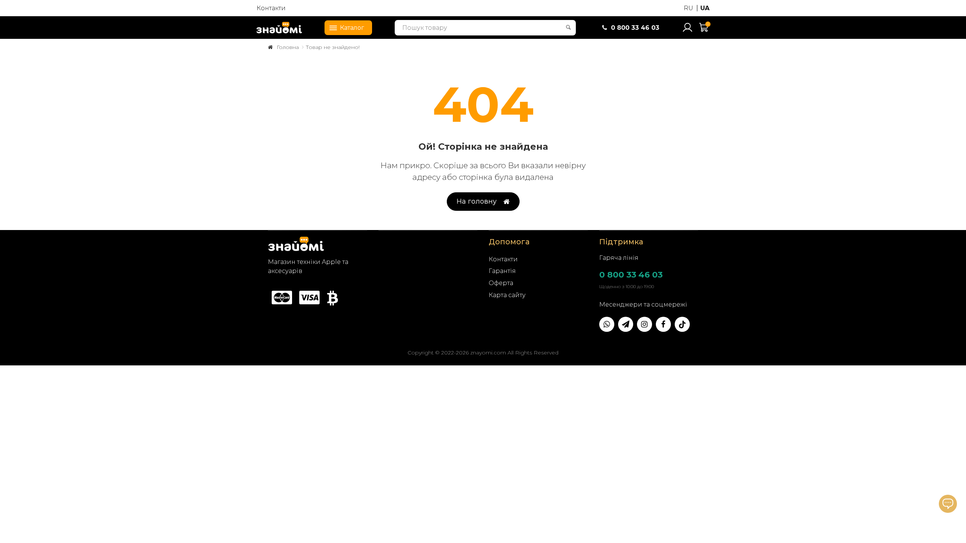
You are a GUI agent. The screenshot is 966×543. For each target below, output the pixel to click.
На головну (477, 201)
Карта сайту (507, 295)
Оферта (501, 283)
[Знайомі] (279, 27)
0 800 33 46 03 (631, 275)
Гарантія (502, 271)
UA (704, 8)
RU (688, 8)
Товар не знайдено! (333, 47)
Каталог (352, 27)
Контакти (271, 8)
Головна (288, 47)
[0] (704, 30)
